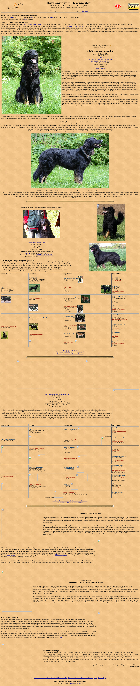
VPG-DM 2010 (40, 255)
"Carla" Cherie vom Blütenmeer (31, 24)
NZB (98, 66)
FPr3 (103, 68)
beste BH (99, 68)
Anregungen (11, 555)
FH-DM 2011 (49, 255)
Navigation (85, 11)
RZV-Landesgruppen (61, 555)
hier (25, 19)
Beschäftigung (102, 678)
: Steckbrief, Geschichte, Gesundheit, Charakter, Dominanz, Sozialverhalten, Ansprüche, (66, 678)
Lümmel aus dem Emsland (36, 242)
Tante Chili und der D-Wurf (75, 26)
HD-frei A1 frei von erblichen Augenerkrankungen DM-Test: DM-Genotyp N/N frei (100, 59)
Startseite (71, 683)
